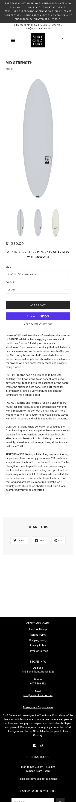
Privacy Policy (38, 645)
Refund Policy (38, 634)
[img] (35, 745)
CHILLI (9, 69)
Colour (10, 282)
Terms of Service (38, 650)
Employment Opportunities (38, 707)
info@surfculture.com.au (38, 28)
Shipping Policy (38, 640)
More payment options (38, 324)
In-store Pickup (38, 629)
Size (8, 267)
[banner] (38, 40)
